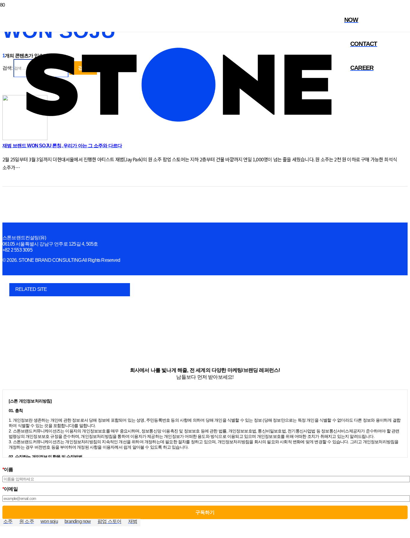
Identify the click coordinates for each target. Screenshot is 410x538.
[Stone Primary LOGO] (178, 157)
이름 (7, 469)
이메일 (10, 489)
